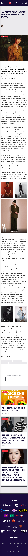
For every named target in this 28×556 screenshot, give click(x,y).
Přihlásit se (14, 379)
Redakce (16, 543)
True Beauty (22, 363)
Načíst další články (14, 488)
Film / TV (5, 36)
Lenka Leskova (7, 26)
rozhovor (12, 363)
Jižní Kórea (17, 361)
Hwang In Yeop (7, 361)
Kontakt (23, 543)
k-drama (5, 363)
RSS (10, 546)
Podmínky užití (7, 543)
